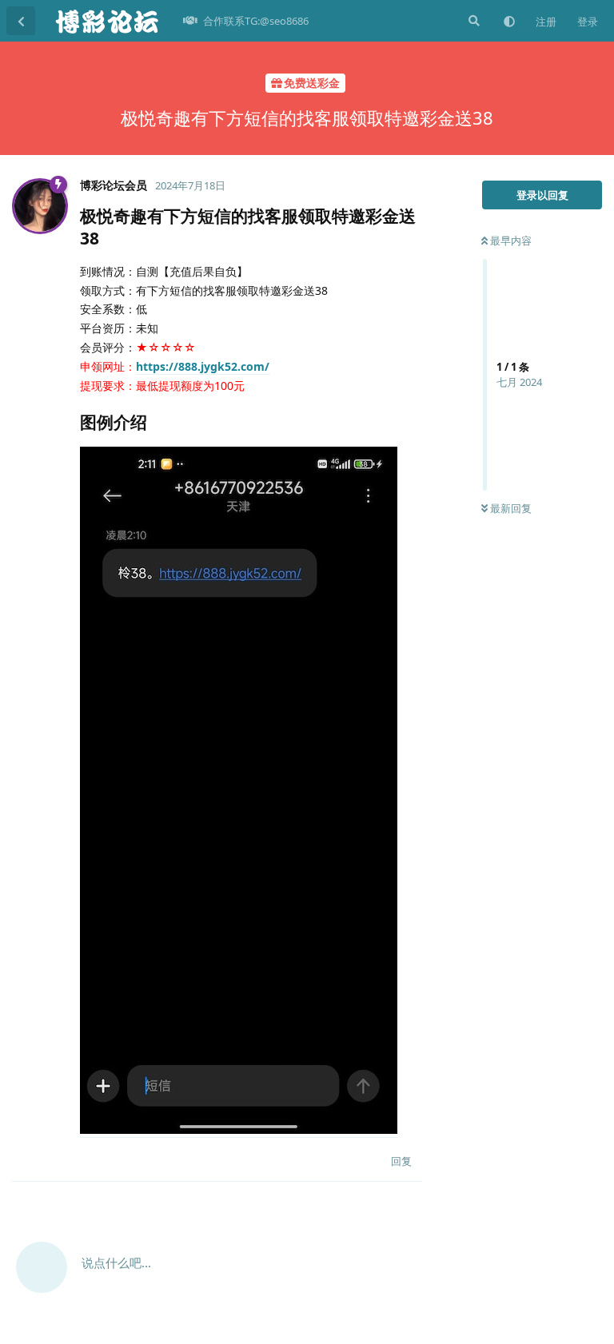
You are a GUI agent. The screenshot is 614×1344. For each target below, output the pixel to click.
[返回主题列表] (20, 20)
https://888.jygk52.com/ (202, 366)
